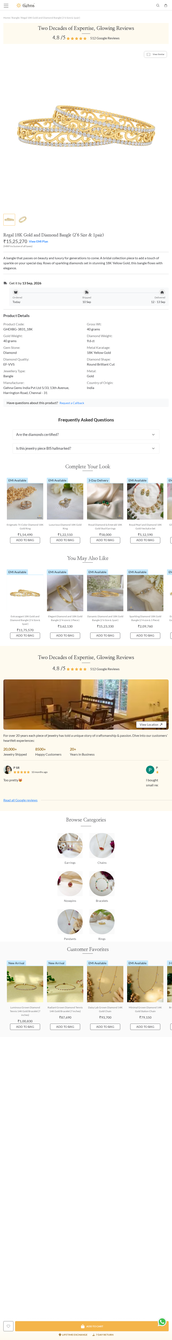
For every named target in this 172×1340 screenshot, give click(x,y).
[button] (86, 435)
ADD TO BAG (25, 540)
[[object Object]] (8, 1326)
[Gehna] (51, 5)
